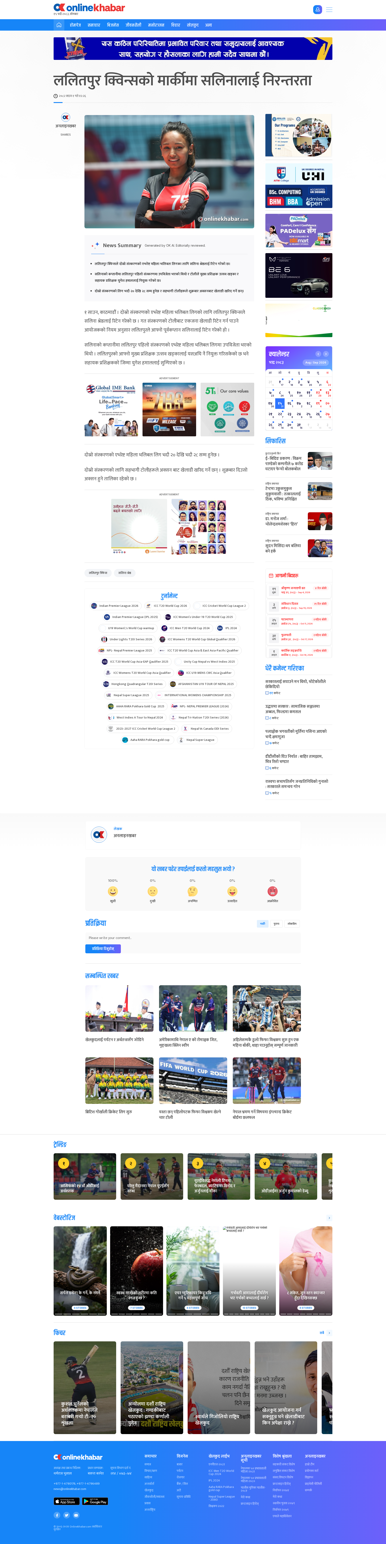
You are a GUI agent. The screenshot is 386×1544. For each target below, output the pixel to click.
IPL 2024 (214, 1480)
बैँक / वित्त (182, 1483)
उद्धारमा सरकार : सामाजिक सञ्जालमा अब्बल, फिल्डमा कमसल (292, 709)
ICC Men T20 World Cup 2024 (221, 1472)
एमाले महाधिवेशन (282, 1516)
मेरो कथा (245, 1497)
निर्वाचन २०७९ (281, 1509)
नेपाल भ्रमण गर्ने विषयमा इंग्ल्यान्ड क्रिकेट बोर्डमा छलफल (262, 1115)
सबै (322, 1333)
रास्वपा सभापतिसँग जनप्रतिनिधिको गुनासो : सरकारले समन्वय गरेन (296, 784)
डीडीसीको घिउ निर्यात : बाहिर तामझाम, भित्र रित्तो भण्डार (294, 759)
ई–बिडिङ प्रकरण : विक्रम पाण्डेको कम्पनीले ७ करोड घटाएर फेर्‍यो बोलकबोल (284, 464)
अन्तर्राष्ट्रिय (150, 1509)
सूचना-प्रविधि (184, 1496)
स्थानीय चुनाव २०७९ (284, 1503)
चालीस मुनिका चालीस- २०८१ (253, 1489)
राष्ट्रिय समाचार (272, 483)
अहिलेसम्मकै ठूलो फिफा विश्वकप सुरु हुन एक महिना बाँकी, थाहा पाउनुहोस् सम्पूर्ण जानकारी (266, 1043)
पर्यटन (180, 1471)
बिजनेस (113, 25)
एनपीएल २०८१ (217, 1464)
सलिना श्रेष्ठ (124, 573)
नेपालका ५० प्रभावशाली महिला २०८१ (253, 1470)
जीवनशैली (133, 25)
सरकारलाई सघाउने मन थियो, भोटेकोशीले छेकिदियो (295, 684)
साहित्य (148, 1477)
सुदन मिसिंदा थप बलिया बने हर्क (283, 549)
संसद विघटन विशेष (283, 1477)
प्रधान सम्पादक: (95, 1468)
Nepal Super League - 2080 (222, 1498)
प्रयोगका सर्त (311, 1471)
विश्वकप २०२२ (216, 1506)
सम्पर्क (308, 1490)
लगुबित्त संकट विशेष (284, 1471)
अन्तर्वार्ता (149, 1483)
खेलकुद (193, 25)
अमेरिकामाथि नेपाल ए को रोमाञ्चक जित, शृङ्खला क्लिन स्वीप (188, 1043)
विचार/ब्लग (151, 1471)
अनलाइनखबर (65, 126)
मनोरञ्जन (156, 25)
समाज (148, 1464)
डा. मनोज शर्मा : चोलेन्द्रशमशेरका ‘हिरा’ (281, 521)
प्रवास (148, 1503)
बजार (180, 1464)
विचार (175, 25)
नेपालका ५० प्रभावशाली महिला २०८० (253, 1480)
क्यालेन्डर (279, 354)
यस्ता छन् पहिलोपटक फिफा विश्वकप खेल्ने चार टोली (190, 1115)
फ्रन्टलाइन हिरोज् (250, 1503)
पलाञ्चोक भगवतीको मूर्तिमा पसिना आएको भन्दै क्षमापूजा (296, 734)
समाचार (94, 25)
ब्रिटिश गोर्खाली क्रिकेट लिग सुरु (108, 1112)
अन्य (208, 25)
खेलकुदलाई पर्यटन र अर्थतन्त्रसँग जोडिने (114, 1040)
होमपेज (75, 25)
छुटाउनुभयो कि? (273, 453)
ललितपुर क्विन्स (98, 573)
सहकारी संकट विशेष (284, 1464)
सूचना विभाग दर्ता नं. (120, 1468)
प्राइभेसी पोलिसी (313, 1483)
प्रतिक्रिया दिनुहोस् (103, 949)
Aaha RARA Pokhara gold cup (221, 1488)
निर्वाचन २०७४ (281, 1490)
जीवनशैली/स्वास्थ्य (154, 1496)
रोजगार (181, 1477)
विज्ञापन (309, 1477)
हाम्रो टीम (309, 1464)
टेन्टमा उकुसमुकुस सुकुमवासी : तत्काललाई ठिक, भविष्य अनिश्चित (283, 494)
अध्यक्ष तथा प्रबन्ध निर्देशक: (67, 1468)
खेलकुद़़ (149, 1490)
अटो (179, 1490)
